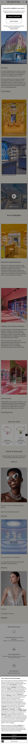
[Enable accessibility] (2, 741)
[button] (24, 6)
